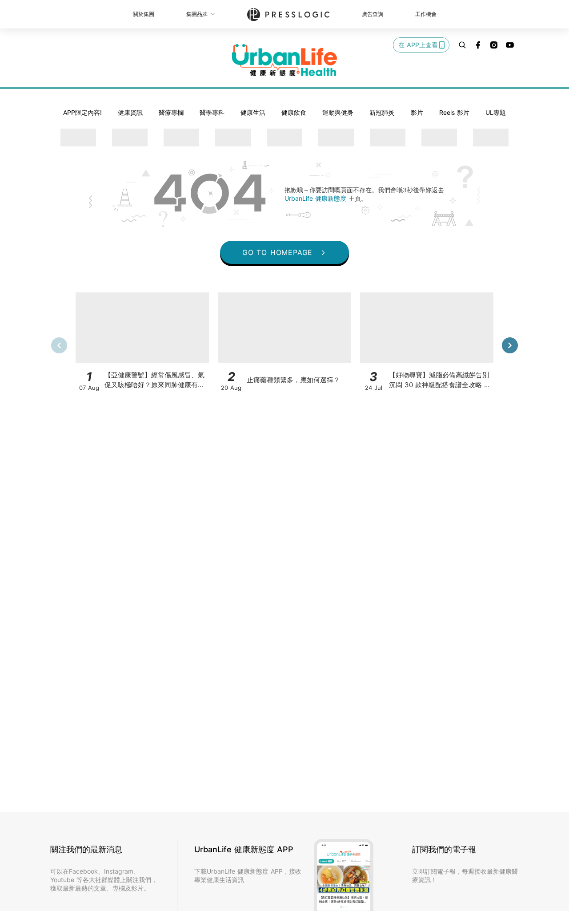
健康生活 (252, 112)
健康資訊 (130, 112)
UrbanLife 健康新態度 (316, 198)
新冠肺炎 (381, 112)
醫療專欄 (171, 112)
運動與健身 (337, 112)
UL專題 (495, 112)
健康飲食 (293, 112)
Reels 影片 (454, 112)
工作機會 (426, 14)
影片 (417, 112)
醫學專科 (212, 112)
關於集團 (143, 14)
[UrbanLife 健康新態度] (284, 60)
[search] (462, 45)
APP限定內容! (82, 112)
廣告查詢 (372, 14)
